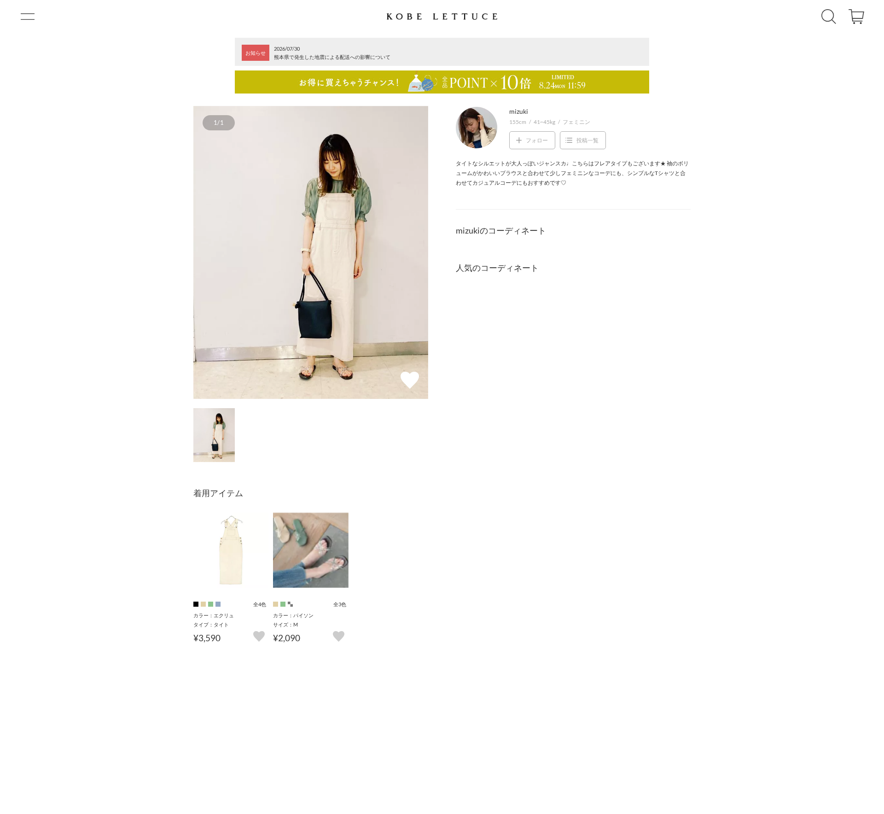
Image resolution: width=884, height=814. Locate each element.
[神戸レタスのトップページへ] (442, 16)
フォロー (537, 140)
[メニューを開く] (27, 16)
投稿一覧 (587, 140)
